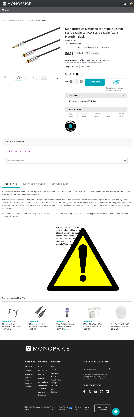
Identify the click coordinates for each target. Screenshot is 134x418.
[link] (6, 10)
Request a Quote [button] (115, 82)
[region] (67, 157)
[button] (131, 4)
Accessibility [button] (43, 382)
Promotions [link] (73, 95)
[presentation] (11, 184)
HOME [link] (4, 20)
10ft (88, 66)
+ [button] (81, 81)
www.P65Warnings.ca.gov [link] (67, 244)
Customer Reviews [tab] (60, 184)
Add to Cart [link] (94, 82)
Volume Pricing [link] (75, 109)
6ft (83, 66)
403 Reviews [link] (83, 47)
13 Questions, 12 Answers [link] (99, 47)
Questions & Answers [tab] (34, 184)
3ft (77, 66)
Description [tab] (11, 184)
